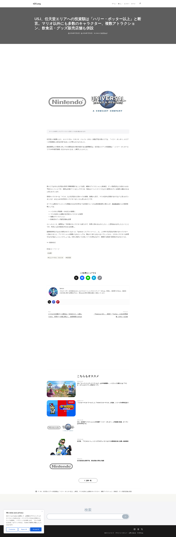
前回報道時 (115, 204)
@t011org (104, 33)
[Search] (125, 516)
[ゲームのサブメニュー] (116, 3)
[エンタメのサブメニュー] (129, 3)
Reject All (24, 529)
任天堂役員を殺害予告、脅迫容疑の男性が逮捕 (90, 460)
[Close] (42, 511)
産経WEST (52, 242)
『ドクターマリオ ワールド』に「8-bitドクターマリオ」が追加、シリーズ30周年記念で (103, 402)
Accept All (36, 529)
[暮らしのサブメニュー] (122, 3)
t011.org (37, 3)
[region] (24, 521)
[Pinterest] (57, 302)
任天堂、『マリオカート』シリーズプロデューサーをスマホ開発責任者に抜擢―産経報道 (102, 441)
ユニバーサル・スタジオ (56, 257)
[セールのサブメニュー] (135, 3)
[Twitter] (49, 302)
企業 (50, 253)
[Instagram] (53, 302)
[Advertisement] (88, 59)
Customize (12, 529)
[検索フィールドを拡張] (140, 3)
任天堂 (69, 257)
